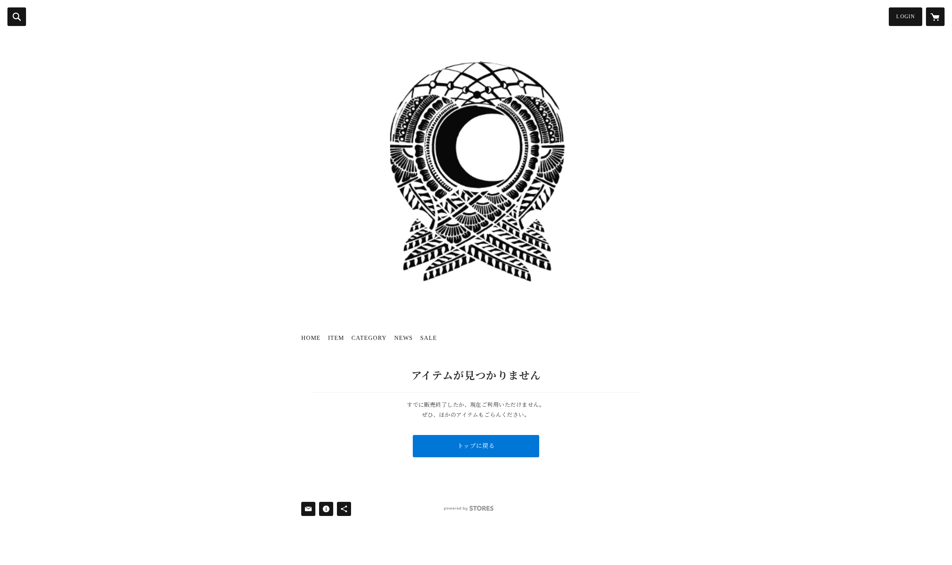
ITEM (336, 338)
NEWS (403, 338)
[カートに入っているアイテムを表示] (935, 16)
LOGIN (905, 16)
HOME (311, 338)
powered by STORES (468, 508)
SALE (428, 338)
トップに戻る (476, 446)
